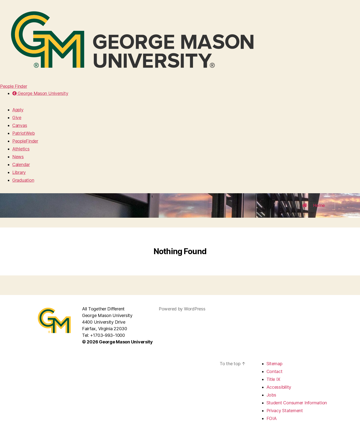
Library (19, 172)
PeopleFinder (25, 141)
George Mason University (42, 93)
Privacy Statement (284, 410)
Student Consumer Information (296, 402)
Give (16, 117)
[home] (304, 205)
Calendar (21, 164)
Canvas (19, 125)
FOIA (271, 418)
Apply (18, 109)
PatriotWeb (23, 133)
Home (319, 205)
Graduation (23, 180)
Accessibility (278, 387)
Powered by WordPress (182, 308)
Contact (274, 371)
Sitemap (274, 363)
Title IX (273, 379)
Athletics (21, 148)
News (18, 156)
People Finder (13, 86)
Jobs (271, 394)
